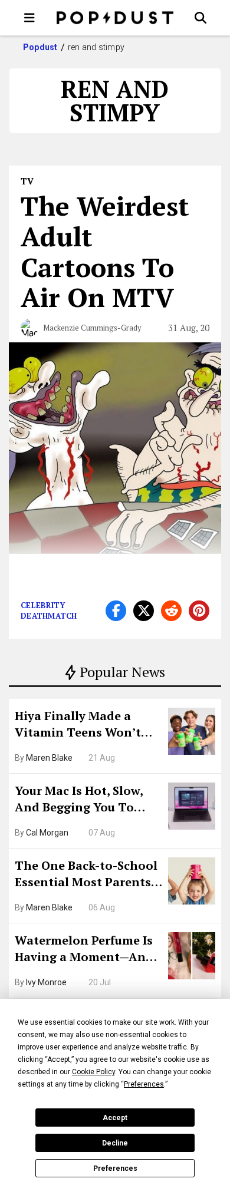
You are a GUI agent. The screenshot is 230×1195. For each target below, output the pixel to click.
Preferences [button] (144, 1084)
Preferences (115, 1168)
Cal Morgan (47, 832)
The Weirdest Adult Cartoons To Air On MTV (105, 251)
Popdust (40, 47)
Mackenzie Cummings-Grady (92, 327)
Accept (115, 1118)
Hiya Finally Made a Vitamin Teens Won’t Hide (78, 725)
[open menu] (29, 17)
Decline (115, 1143)
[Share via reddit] (171, 610)
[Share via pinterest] (199, 610)
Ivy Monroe (46, 982)
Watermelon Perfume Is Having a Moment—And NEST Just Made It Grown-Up (84, 950)
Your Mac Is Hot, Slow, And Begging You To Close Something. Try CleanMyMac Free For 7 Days (83, 800)
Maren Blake (49, 757)
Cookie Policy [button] (93, 1072)
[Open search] (200, 17)
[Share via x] (143, 610)
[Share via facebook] (116, 610)
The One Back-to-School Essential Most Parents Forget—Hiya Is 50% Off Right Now (86, 875)
